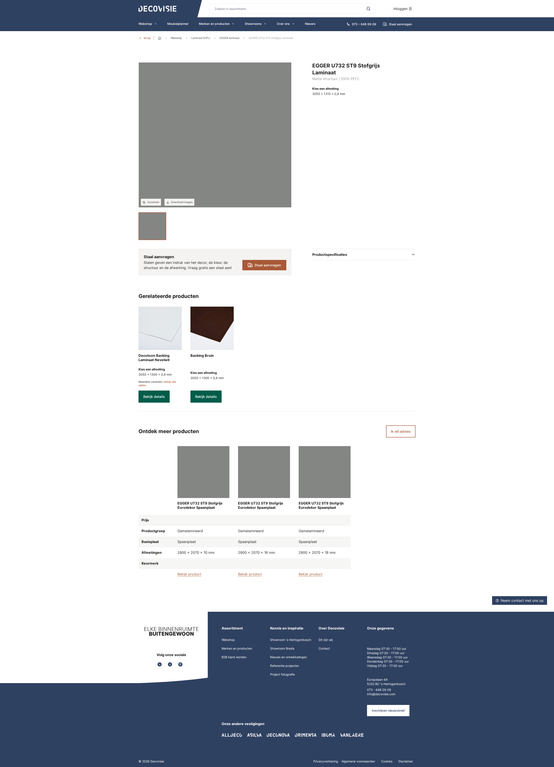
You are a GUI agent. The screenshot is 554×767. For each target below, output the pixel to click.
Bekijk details (154, 396)
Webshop (145, 24)
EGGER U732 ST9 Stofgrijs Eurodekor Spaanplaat (199, 505)
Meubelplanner (177, 24)
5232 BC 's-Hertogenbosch (386, 684)
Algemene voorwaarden (358, 761)
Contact (324, 648)
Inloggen (401, 8)
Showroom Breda (282, 648)
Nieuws (310, 24)
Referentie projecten (284, 666)
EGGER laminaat (229, 38)
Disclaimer (405, 761)
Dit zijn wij (326, 640)
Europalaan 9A (377, 679)
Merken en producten (214, 24)
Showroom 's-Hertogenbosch (290, 640)
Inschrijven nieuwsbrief (388, 710)
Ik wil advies (401, 431)
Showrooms (253, 24)
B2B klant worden (234, 657)
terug (147, 38)
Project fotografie (282, 674)
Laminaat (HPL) (200, 38)
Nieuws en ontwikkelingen (288, 657)
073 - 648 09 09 (379, 690)
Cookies (387, 761)
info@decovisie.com (381, 694)
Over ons (283, 24)
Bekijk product (189, 574)
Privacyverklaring (325, 761)
